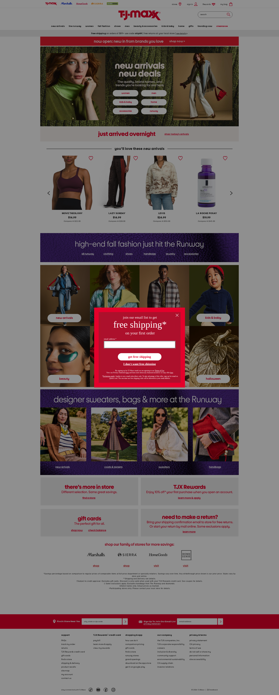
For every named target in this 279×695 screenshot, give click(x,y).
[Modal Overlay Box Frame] (139, 347)
